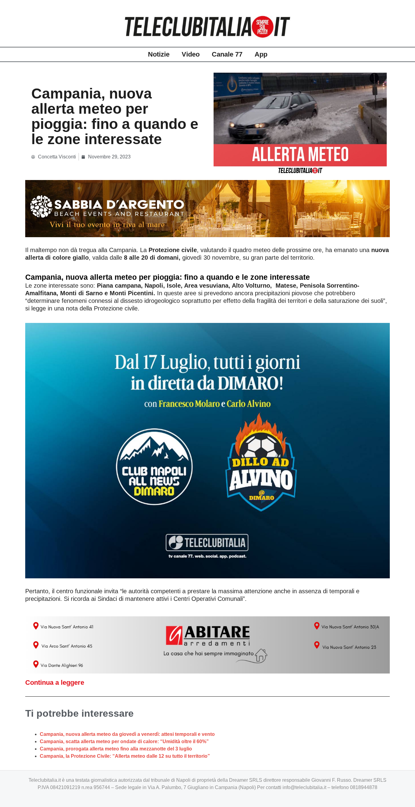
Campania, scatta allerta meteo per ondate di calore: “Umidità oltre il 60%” (124, 741)
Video (191, 54)
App (261, 54)
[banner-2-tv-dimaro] (207, 450)
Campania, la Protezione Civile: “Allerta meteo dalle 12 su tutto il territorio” (125, 756)
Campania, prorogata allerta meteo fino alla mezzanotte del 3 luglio (116, 748)
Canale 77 (227, 54)
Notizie (159, 54)
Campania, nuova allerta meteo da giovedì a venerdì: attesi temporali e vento (127, 734)
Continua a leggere (54, 682)
